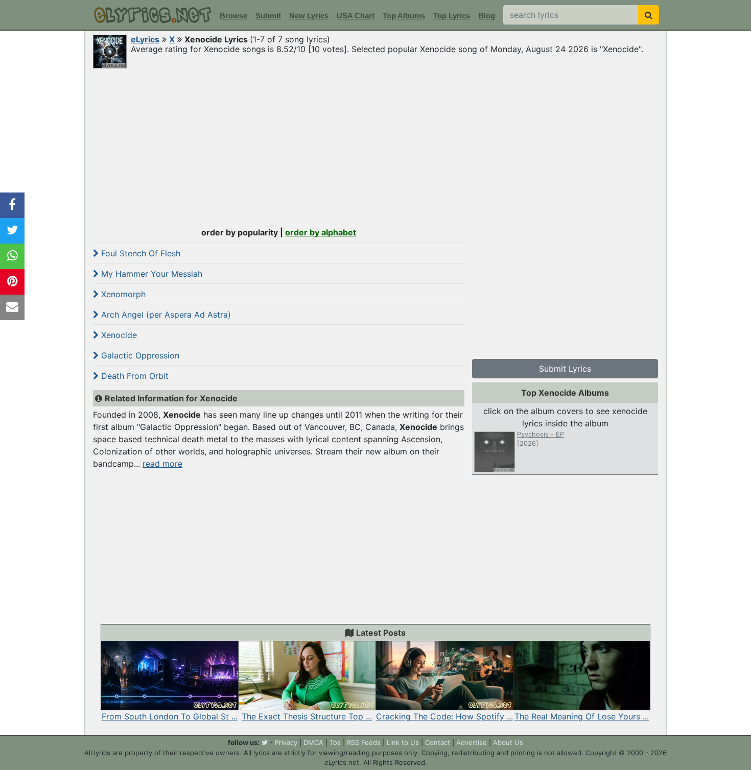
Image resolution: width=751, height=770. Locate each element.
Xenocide (118, 335)
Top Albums (404, 15)
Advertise (471, 742)
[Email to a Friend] (12, 307)
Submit (268, 15)
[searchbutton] (648, 15)
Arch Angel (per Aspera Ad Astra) (165, 314)
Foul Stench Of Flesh (139, 253)
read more (162, 464)
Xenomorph (122, 294)
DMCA (313, 742)
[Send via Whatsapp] (12, 256)
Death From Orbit (134, 376)
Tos (335, 742)
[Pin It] (12, 282)
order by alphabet (320, 232)
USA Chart (355, 15)
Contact (437, 742)
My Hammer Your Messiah (150, 274)
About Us (508, 742)
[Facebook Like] (12, 205)
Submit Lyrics (565, 369)
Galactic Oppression (139, 355)
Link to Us (403, 742)
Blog (486, 15)
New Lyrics (308, 15)
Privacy (286, 742)
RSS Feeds (364, 742)
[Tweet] (12, 231)
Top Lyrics (451, 15)
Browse (233, 15)
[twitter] (265, 742)
